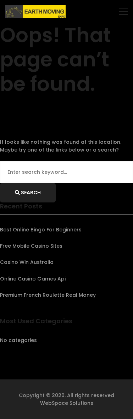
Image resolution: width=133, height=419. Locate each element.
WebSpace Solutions (66, 403)
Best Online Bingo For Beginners (41, 229)
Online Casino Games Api (33, 278)
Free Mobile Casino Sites (31, 245)
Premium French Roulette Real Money (48, 295)
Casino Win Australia (27, 262)
